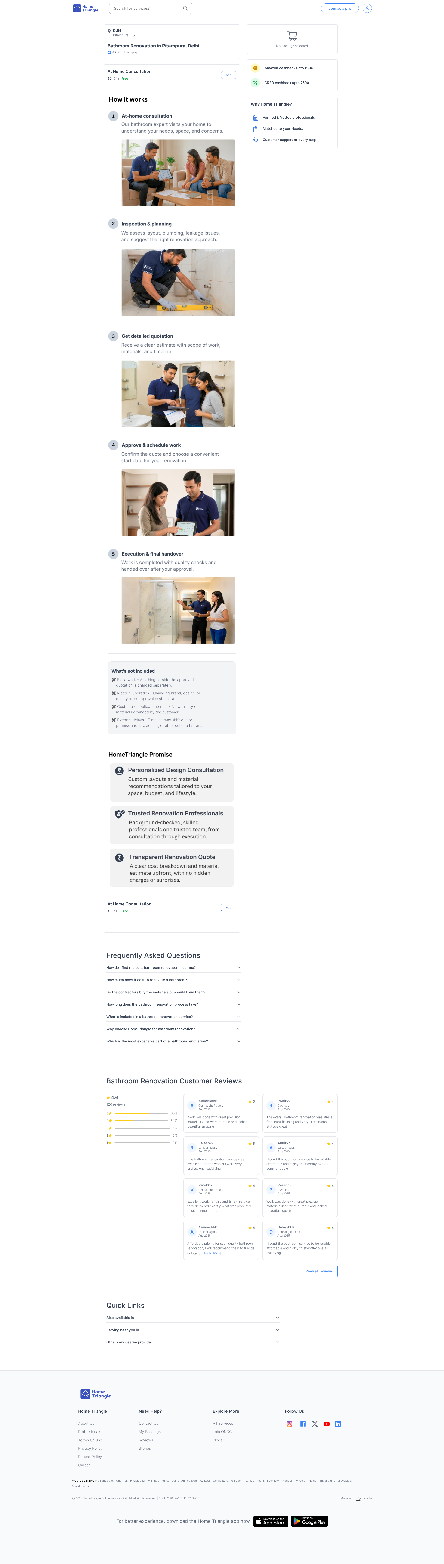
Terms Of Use (90, 1440)
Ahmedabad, (189, 1480)
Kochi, (260, 1480)
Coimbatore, (221, 1480)
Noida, (313, 1480)
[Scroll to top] (229, 890)
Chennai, (122, 1480)
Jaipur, (250, 1480)
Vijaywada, (344, 1480)
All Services (223, 1423)
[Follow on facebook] (303, 1424)
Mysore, (301, 1480)
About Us (86, 1423)
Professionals (89, 1431)
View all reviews (319, 1271)
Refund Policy (90, 1456)
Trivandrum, (328, 1480)
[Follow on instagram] (289, 1423)
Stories (145, 1448)
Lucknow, (273, 1480)
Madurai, (288, 1480)
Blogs (217, 1440)
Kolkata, (205, 1480)
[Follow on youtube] (326, 1424)
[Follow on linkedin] (338, 1424)
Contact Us (148, 1423)
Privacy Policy (90, 1448)
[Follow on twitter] (315, 1424)
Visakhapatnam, (82, 1486)
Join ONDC (222, 1431)
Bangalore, (107, 1480)
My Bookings (150, 1431)
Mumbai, (154, 1480)
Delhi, (175, 1480)
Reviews (146, 1440)
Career (84, 1465)
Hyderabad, (138, 1480)
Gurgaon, (237, 1480)
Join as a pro (340, 8)
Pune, (165, 1480)
